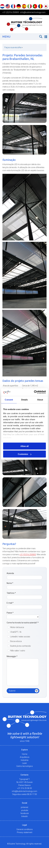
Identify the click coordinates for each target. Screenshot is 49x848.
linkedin (24, 816)
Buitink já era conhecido (20, 646)
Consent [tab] (9, 399)
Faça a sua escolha (13, 47)
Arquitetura (24, 757)
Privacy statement (24, 832)
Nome (10, 583)
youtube (24, 810)
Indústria (24, 760)
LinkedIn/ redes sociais (20, 637)
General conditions (24, 829)
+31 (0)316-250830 (10, 12)
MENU (6, 36)
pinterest (24, 807)
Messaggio (12, 656)
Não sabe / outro (17, 651)
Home (24, 754)
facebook (24, 813)
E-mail (10, 603)
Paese (10, 613)
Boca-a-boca (16, 641)
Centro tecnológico (24, 766)
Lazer (24, 763)
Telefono (11, 593)
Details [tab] (24, 399)
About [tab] (40, 399)
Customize (23, 454)
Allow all (24, 446)
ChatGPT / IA (15, 632)
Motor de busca (17, 627)
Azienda (10, 573)
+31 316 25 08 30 (24, 788)
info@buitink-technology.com (32, 12)
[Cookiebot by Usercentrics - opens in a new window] (34, 392)
